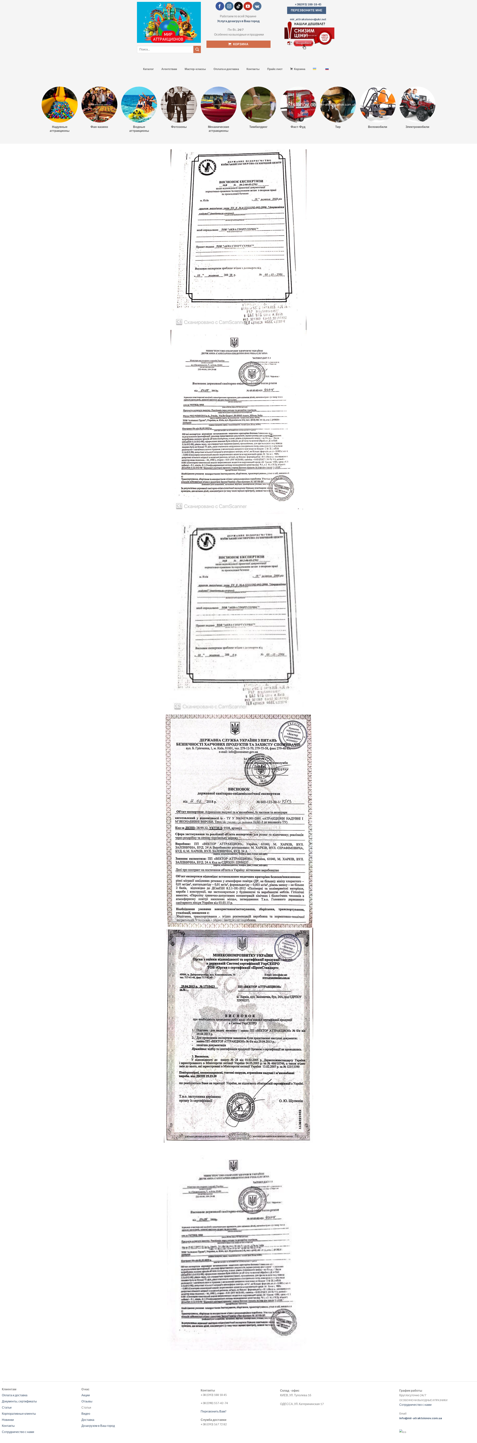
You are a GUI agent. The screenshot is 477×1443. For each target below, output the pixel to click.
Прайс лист (274, 69)
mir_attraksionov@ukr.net (308, 19)
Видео (85, 1413)
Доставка (87, 1419)
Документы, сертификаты (19, 1401)
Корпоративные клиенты (19, 1413)
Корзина (299, 69)
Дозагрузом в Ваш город (98, 1425)
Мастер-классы (195, 69)
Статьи (7, 1407)
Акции (85, 1395)
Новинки (8, 1419)
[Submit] (197, 49)
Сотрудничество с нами (18, 1432)
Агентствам (169, 69)
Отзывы (86, 1401)
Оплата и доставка (226, 69)
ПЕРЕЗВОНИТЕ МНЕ (307, 10)
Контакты (253, 69)
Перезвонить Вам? (213, 1411)
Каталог (148, 69)
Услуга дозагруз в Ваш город (238, 21)
